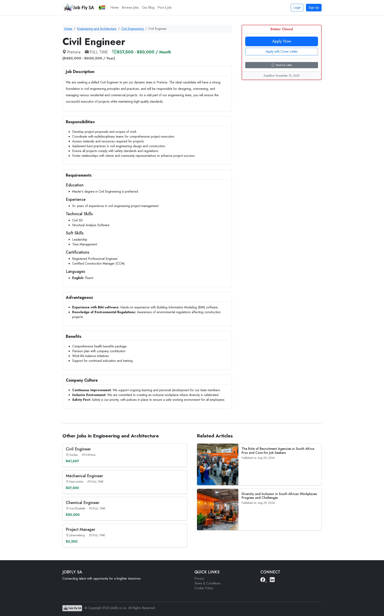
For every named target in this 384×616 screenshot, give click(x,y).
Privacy (199, 578)
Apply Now (281, 41)
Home (114, 7)
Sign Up (314, 7)
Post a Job (165, 7)
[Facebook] (263, 579)
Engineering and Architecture (96, 28)
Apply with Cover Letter (282, 51)
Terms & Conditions (207, 583)
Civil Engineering (132, 28)
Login (297, 7)
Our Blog (148, 7)
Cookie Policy (203, 588)
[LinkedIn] (272, 579)
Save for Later (284, 65)
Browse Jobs (130, 7)
